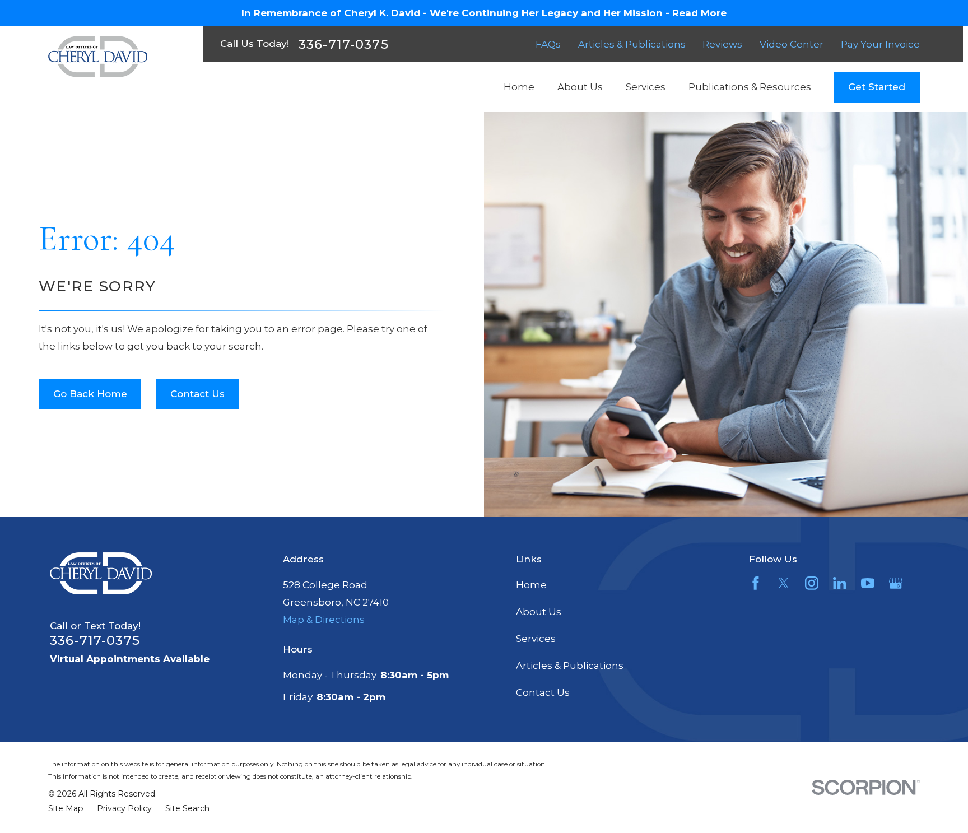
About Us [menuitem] (580, 86)
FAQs (548, 44)
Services (536, 638)
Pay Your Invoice (880, 44)
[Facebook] (755, 583)
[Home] (97, 56)
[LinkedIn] (839, 583)
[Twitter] (783, 583)
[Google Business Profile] (895, 583)
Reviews (722, 44)
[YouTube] (867, 583)
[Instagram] (811, 583)
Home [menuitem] (519, 86)
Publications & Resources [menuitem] (749, 86)
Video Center (791, 44)
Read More (699, 13)
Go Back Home (90, 393)
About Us (538, 611)
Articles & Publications (632, 44)
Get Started (876, 86)
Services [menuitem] (646, 86)
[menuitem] (65, 809)
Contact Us (197, 393)
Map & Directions (324, 619)
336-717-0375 (344, 44)
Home (531, 584)
